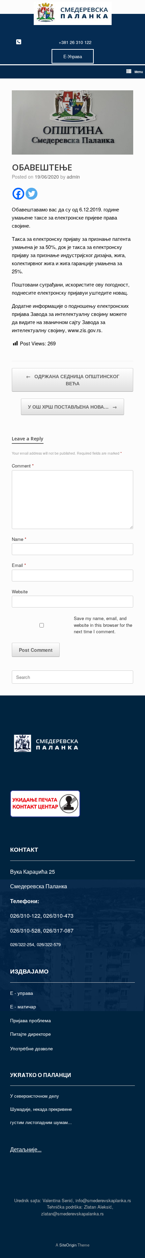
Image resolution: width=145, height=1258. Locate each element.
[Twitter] (31, 194)
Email (19, 565)
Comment (23, 465)
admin (73, 176)
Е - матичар (23, 1006)
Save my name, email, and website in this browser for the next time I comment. (103, 625)
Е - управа (21, 992)
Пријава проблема (30, 1020)
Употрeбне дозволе (31, 1048)
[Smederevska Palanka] (72, 13)
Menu (139, 71)
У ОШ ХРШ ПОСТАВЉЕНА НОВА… (72, 406)
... (39, 1149)
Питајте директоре (30, 1033)
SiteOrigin (68, 1245)
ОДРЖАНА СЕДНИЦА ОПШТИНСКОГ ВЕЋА (72, 380)
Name (19, 539)
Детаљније (23, 1149)
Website (20, 591)
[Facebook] (18, 194)
